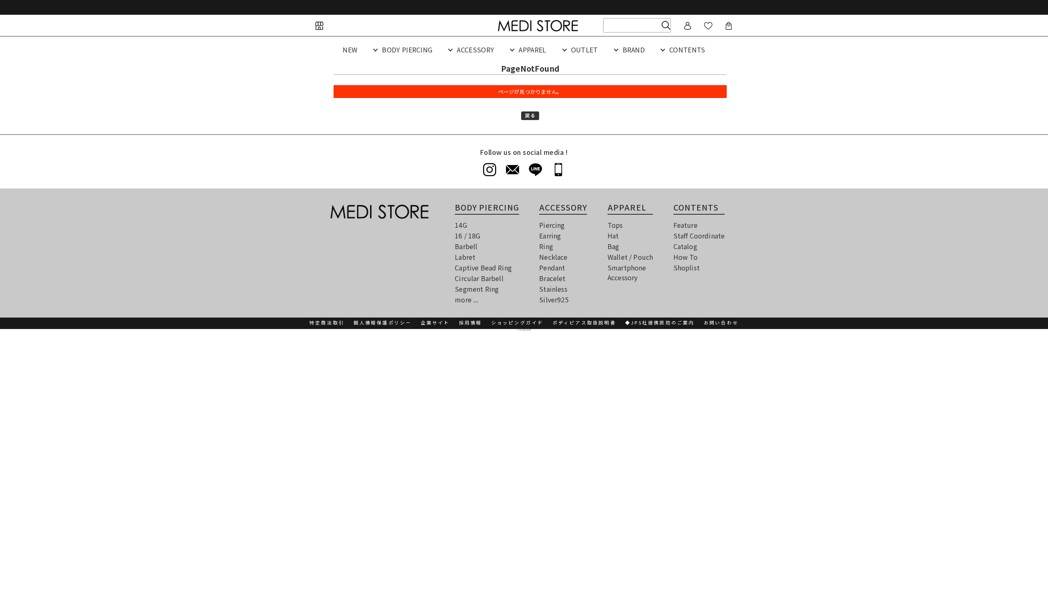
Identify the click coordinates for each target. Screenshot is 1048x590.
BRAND (634, 49)
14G (461, 225)
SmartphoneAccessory (627, 272)
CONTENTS (687, 49)
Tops (615, 225)
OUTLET (584, 49)
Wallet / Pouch (630, 257)
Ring (546, 246)
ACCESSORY (475, 49)
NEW (350, 49)
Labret (465, 257)
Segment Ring (477, 289)
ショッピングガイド (517, 322)
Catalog (685, 246)
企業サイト (435, 322)
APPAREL (532, 49)
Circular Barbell (479, 278)
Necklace (553, 257)
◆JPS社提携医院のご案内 (660, 322)
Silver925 (553, 299)
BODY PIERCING (407, 49)
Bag (613, 246)
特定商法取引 (326, 322)
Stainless (553, 289)
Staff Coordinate (699, 236)
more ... (466, 299)
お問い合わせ (721, 322)
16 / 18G (467, 236)
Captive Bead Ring (483, 267)
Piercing (552, 225)
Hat (613, 236)
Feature (685, 225)
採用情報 (470, 322)
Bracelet (552, 278)
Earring (550, 236)
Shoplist (686, 267)
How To (685, 257)
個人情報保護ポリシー (382, 322)
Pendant (552, 267)
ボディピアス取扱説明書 (584, 322)
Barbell (466, 246)
